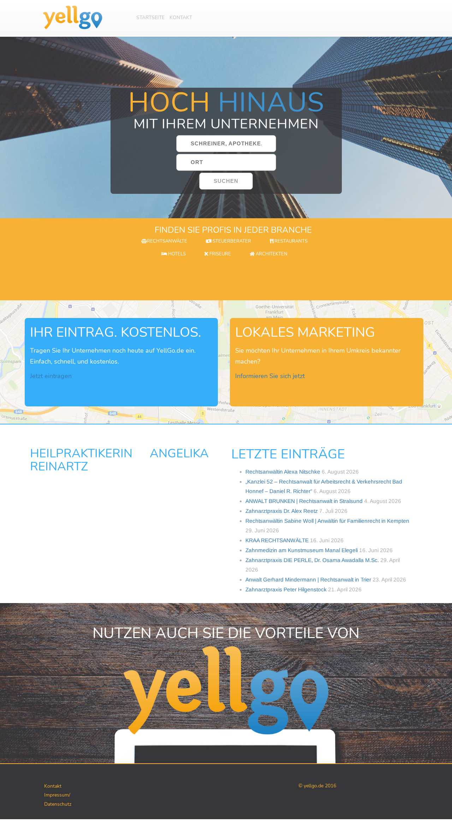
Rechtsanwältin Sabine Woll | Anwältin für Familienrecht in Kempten (327, 521)
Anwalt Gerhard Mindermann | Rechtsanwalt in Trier (308, 580)
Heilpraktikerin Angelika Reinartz (119, 460)
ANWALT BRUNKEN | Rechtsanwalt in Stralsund (304, 501)
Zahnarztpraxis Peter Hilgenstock (286, 589)
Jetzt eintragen (51, 376)
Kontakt (181, 17)
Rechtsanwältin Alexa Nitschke (282, 472)
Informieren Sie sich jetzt (270, 376)
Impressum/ (57, 795)
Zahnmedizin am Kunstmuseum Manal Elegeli (301, 550)
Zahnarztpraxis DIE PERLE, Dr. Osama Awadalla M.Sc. (312, 560)
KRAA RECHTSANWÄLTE (277, 540)
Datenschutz (57, 804)
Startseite (150, 17)
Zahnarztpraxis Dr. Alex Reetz (281, 511)
